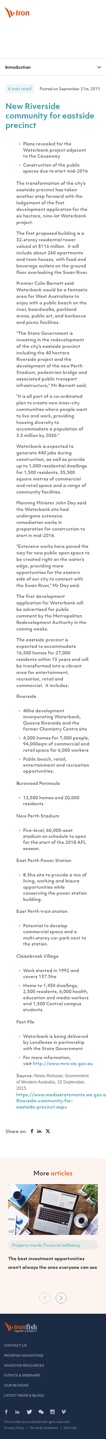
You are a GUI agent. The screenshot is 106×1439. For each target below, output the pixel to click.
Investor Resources (24, 1365)
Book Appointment (40, 6)
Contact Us (15, 1345)
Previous (44, 1298)
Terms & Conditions (44, 1428)
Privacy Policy (14, 1428)
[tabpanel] (53, 1237)
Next (61, 1298)
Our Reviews (16, 1385)
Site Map (70, 1428)
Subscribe (89, 6)
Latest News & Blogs (24, 1395)
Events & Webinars (22, 1375)
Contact (67, 6)
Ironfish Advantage (23, 1355)
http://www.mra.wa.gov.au (63, 1063)
